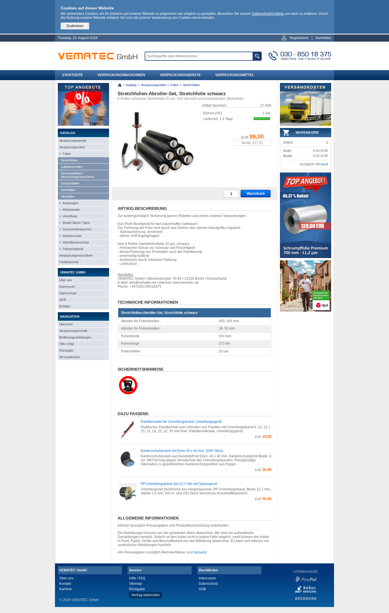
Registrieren (299, 38)
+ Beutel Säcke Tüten (74, 222)
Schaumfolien (70, 183)
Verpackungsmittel (234, 75)
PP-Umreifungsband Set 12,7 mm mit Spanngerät (179, 484)
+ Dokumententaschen (75, 229)
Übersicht (66, 324)
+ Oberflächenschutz (74, 242)
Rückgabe (66, 350)
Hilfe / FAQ (66, 344)
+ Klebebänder (69, 209)
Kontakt (64, 306)
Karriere (65, 589)
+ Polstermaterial (71, 249)
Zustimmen (74, 26)
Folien (174, 85)
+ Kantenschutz (70, 236)
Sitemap (135, 584)
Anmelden (323, 38)
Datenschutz (68, 293)
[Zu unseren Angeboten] (83, 125)
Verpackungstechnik (73, 330)
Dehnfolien (68, 190)
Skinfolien (67, 196)
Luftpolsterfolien (72, 167)
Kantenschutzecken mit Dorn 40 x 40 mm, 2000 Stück (182, 451)
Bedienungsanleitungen (75, 337)
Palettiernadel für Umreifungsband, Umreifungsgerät (181, 422)
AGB (62, 299)
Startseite (72, 75)
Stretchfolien (69, 160)
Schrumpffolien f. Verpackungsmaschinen (77, 175)
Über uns (65, 280)
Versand (200, 552)
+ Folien (65, 153)
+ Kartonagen (69, 203)
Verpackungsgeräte (180, 75)
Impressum (67, 286)
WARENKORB (307, 133)
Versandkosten (69, 357)
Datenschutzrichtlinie (268, 14)
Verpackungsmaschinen (121, 75)
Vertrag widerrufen (145, 595)
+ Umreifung (68, 216)
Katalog (131, 85)
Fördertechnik (69, 262)
